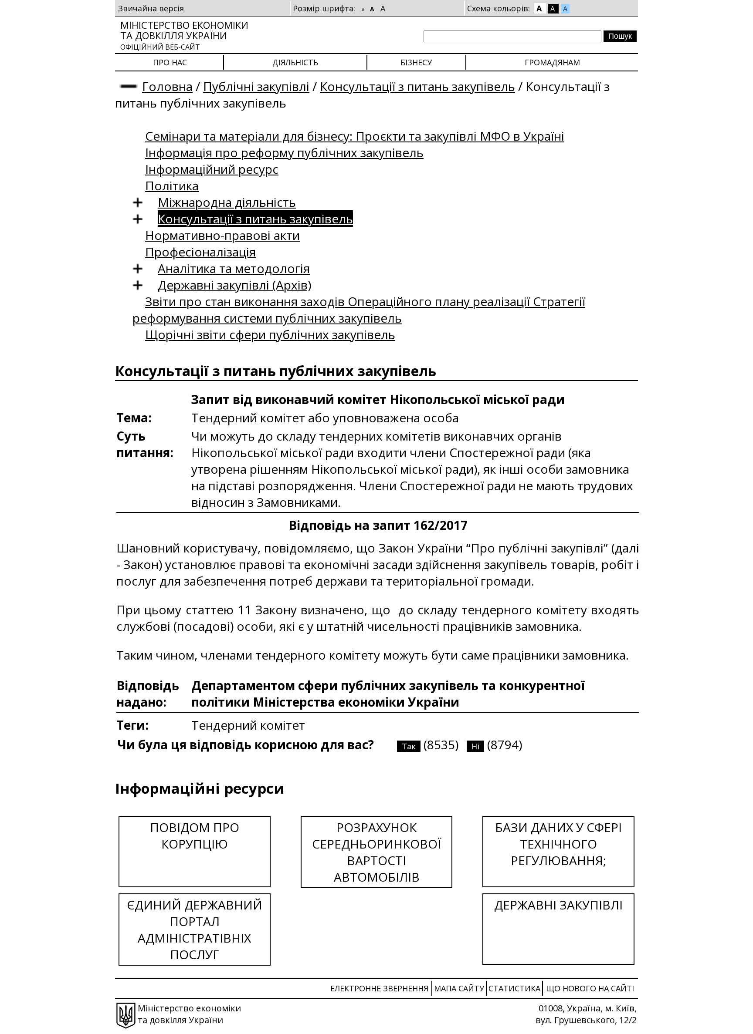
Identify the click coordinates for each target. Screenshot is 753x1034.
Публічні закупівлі (256, 86)
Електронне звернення (379, 988)
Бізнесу (416, 62)
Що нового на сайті (590, 988)
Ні (475, 746)
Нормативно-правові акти (222, 235)
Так (409, 746)
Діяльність (295, 62)
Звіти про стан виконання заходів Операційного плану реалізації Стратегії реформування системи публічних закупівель (358, 309)
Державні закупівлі (558, 904)
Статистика (514, 988)
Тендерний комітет (248, 725)
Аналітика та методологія (234, 268)
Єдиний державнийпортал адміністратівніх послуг (194, 929)
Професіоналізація (200, 251)
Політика (172, 185)
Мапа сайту (459, 988)
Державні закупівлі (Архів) (234, 284)
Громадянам (552, 62)
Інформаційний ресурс (211, 169)
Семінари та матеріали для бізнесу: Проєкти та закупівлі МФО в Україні (354, 136)
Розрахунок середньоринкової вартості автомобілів (376, 852)
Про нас (170, 62)
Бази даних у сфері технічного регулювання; (558, 844)
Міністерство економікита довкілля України (184, 35)
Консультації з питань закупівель (417, 86)
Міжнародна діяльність (227, 202)
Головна (167, 86)
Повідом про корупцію (194, 835)
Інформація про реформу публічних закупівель (284, 152)
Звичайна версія (151, 8)
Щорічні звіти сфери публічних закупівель (270, 334)
